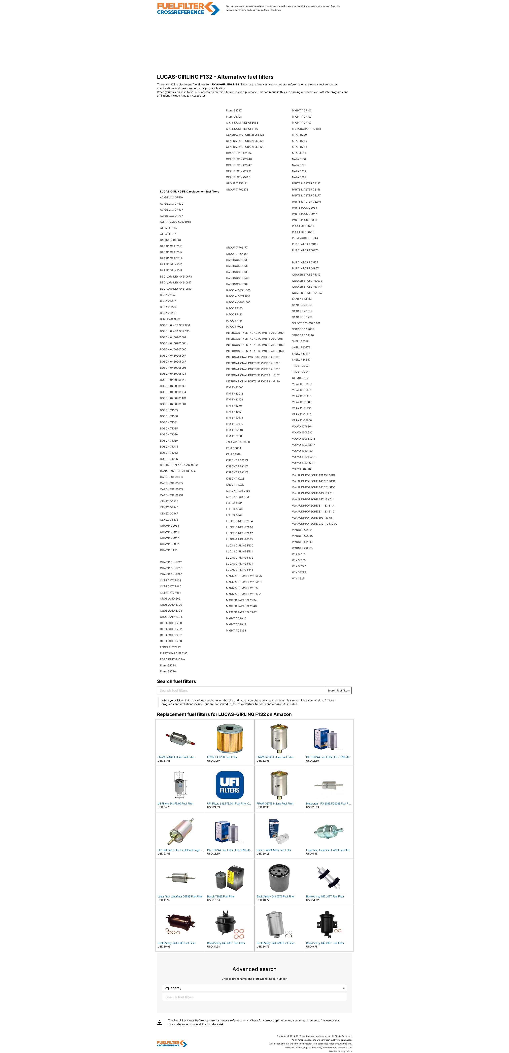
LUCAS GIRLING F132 (239, 557)
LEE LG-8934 (234, 502)
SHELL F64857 (301, 359)
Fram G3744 (168, 665)
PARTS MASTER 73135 (306, 183)
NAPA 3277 (299, 165)
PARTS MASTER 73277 (306, 195)
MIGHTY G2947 (236, 624)
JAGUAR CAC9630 (238, 442)
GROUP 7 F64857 (237, 253)
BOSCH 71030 (169, 416)
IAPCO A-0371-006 (238, 296)
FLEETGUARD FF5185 (173, 653)
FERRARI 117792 (170, 647)
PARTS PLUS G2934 (304, 207)
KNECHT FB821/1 (237, 460)
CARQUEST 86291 (171, 495)
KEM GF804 (233, 448)
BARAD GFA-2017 (171, 252)
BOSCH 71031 (168, 422)
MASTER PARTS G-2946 (241, 606)
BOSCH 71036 (169, 434)
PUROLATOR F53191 (305, 244)
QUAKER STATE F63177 (307, 286)
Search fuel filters (338, 690)
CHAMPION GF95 (171, 574)
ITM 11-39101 (234, 411)
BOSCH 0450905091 (173, 367)
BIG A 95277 (168, 300)
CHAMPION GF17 (171, 562)
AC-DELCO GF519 (171, 197)
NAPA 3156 (299, 159)
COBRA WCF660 (170, 586)
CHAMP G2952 (169, 543)
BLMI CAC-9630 (170, 319)
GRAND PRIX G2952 (239, 171)
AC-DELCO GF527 (171, 209)
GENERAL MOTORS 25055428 (245, 146)
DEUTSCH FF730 (171, 623)
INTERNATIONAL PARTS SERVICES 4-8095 (253, 363)
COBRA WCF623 (170, 580)
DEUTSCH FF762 (171, 628)
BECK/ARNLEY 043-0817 (175, 282)
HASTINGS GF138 (237, 272)
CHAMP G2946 (169, 531)
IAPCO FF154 (234, 320)
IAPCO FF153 (234, 314)
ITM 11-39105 (234, 423)
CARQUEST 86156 (171, 477)
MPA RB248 (299, 146)
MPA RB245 (299, 140)
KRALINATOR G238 (238, 496)
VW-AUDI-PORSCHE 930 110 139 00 (314, 523)
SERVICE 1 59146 (303, 335)
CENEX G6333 (169, 519)
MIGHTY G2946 (236, 618)
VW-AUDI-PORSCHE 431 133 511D (313, 475)
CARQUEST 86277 (171, 483)
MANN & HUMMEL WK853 (242, 588)
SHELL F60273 (301, 347)
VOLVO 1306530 (302, 432)
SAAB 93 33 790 (302, 317)
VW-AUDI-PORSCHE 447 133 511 (313, 499)
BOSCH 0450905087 (173, 361)
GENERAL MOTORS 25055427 (245, 140)
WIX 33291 (299, 578)
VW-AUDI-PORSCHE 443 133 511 (313, 493)
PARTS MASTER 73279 (306, 201)
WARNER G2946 (302, 535)
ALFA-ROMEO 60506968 (175, 221)
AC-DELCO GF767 (171, 215)
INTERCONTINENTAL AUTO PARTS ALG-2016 (255, 344)
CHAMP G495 (169, 550)
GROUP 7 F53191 (236, 183)
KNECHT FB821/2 (237, 466)
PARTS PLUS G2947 (304, 213)
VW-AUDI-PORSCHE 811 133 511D (313, 511)
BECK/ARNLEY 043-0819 (175, 288)
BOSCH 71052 (169, 452)
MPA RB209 (299, 134)
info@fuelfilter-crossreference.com (334, 1047)
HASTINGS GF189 (237, 284)
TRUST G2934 (301, 365)
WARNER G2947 (302, 541)
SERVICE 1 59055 (303, 329)
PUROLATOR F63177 (305, 262)
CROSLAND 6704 (171, 616)
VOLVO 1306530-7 (303, 444)
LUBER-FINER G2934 (239, 521)
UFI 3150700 (300, 377)
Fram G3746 (168, 671)
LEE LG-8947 (234, 515)
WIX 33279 (299, 572)
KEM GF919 (233, 454)
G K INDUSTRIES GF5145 (242, 128)
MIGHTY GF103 (302, 122)
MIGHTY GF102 (302, 116)
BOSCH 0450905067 (173, 355)
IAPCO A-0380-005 (238, 302)
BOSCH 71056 (169, 458)
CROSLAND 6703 (171, 610)
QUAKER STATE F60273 (307, 280)
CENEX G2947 (169, 513)
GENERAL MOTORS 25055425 (245, 134)
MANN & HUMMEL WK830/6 (244, 575)
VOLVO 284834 (302, 469)
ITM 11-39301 (234, 429)
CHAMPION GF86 (171, 568)
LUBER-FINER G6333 (239, 539)
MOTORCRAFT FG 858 (306, 128)
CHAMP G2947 (169, 537)
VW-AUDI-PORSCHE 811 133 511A (313, 505)
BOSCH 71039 (169, 440)
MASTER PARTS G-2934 (241, 600)
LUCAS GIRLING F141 (239, 569)
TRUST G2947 (301, 371)
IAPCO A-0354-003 (238, 290)
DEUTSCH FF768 (171, 641)
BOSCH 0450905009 (173, 337)
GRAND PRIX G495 (238, 177)
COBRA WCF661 (170, 592)
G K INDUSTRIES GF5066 (242, 122)
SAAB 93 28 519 (302, 311)
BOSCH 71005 (169, 410)
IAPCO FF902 (234, 326)
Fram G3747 (234, 110)
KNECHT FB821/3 (237, 472)
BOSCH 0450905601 (173, 404)
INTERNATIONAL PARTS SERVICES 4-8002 (253, 357)
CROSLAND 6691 (171, 598)
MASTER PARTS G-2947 (241, 612)
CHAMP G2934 (169, 525)
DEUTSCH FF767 (171, 635)
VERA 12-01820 (301, 414)
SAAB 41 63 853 (302, 298)
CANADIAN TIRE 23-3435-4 (178, 471)
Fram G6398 (234, 116)
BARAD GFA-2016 (171, 246)
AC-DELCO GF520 (171, 203)
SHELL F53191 (301, 341)
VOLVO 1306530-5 (303, 438)
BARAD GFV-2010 (171, 264)
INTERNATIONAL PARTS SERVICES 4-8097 (253, 369)
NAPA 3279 (299, 171)
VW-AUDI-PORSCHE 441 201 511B (313, 481)
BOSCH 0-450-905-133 (174, 331)
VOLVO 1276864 (302, 426)
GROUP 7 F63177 (237, 247)
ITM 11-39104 (234, 417)
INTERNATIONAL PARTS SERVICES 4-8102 (253, 375)
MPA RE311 (299, 153)
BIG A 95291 (168, 312)
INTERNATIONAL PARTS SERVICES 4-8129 (253, 381)
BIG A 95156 (168, 294)
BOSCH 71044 (169, 446)
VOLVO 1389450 (302, 450)
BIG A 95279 (168, 306)
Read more (276, 10)
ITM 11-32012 (234, 393)
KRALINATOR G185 (238, 490)
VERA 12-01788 (301, 402)
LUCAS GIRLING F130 (239, 545)
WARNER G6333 (302, 548)
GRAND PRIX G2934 (239, 153)
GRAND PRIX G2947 (239, 165)
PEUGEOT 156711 (303, 225)
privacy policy (345, 1051)
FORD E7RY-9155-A (172, 659)
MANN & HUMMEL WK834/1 (244, 581)
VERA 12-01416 (301, 396)
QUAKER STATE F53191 (307, 274)
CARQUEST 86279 (171, 489)
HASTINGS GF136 (237, 259)
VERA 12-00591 (301, 390)
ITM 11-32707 (234, 405)
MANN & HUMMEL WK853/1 (243, 594)
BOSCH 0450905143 (173, 379)
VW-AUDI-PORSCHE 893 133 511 (312, 517)
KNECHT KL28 (235, 478)
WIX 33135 (299, 554)
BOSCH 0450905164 (173, 392)
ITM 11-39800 (234, 436)
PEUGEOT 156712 (303, 232)
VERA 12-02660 (302, 420)
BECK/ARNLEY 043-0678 (176, 276)
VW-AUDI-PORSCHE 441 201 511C (313, 487)
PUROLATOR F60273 (305, 250)
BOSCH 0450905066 (173, 349)
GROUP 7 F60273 (237, 189)
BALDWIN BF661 (170, 240)
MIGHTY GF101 (301, 110)
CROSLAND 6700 (171, 604)
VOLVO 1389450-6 (303, 456)
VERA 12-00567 (302, 384)
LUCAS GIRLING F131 (239, 551)
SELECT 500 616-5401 (306, 323)
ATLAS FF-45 (168, 227)
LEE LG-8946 (234, 509)
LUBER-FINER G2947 (239, 533)
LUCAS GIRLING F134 (239, 563)
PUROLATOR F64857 (305, 268)
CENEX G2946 (169, 507)
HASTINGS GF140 (237, 277)
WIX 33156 (299, 560)
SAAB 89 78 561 (302, 305)
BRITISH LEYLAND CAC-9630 (179, 464)
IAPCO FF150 (234, 308)
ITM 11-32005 (234, 387)
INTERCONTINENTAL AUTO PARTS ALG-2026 (255, 351)
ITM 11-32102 (234, 399)
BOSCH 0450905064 (173, 343)
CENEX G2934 (169, 501)
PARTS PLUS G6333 (304, 219)
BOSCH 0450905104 (173, 373)
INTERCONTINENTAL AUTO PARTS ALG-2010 (255, 332)
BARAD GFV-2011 (171, 270)
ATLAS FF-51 (168, 234)
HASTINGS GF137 (237, 265)
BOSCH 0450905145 (173, 386)
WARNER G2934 (302, 529)
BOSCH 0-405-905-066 (175, 325)
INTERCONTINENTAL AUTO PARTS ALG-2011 (254, 338)
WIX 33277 (299, 566)
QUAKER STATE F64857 (307, 292)
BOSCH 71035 (169, 428)
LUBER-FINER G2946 (239, 527)
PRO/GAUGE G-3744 (305, 238)
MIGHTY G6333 (236, 630)
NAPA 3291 (299, 177)
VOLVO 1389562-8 (303, 462)
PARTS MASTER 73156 (306, 189)
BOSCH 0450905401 (173, 398)
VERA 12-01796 (301, 408)
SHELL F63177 (301, 353)
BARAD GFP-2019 (171, 258)
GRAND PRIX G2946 (239, 159)
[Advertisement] (254, 44)
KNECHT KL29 (235, 484)
